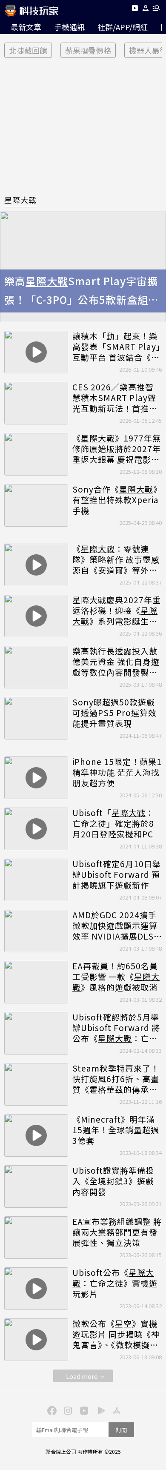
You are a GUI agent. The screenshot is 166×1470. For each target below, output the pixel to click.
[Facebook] (51, 1410)
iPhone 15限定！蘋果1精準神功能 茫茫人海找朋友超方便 (117, 772)
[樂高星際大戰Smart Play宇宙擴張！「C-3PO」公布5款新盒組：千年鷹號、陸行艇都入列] (83, 267)
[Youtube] (134, 9)
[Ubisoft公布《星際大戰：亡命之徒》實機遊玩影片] (36, 1288)
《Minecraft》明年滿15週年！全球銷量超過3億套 (115, 1130)
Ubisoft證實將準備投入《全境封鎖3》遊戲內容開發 (113, 1181)
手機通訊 (69, 26)
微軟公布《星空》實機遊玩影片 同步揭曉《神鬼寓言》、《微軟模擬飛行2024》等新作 (116, 1334)
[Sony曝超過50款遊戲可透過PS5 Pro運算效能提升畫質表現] (36, 718)
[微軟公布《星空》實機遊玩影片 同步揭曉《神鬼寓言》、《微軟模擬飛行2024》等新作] (36, 1339)
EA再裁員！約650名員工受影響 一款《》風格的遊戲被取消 (116, 976)
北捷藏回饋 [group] (28, 50)
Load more (82, 1376)
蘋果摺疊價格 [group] (88, 50)
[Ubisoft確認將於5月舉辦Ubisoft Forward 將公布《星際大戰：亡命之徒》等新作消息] (36, 1033)
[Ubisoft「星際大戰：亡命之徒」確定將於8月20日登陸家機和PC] (36, 829)
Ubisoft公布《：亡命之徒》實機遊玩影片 (114, 1283)
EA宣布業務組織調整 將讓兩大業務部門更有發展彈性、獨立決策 (117, 1232)
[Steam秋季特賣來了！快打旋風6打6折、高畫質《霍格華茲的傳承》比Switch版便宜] (36, 1084)
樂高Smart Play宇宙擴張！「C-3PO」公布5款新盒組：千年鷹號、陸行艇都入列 (81, 291)
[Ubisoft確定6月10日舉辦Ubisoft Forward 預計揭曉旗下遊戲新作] (36, 880)
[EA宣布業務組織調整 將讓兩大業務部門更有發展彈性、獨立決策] (36, 1237)
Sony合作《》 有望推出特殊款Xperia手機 (117, 500)
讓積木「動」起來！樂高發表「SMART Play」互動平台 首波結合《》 (116, 346)
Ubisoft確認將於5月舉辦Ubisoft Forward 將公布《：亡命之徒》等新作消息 (116, 1027)
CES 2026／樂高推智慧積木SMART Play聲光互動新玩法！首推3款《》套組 (114, 397)
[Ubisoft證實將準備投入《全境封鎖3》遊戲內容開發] (36, 1186)
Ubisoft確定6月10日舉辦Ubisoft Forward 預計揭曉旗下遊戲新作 (116, 874)
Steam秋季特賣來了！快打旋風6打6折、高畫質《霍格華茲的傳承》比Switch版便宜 (115, 1079)
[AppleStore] (115, 1410)
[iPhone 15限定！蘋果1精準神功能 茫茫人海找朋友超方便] (36, 777)
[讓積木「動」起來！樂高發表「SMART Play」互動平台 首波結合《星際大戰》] (36, 352)
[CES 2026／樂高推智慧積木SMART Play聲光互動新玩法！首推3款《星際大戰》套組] (36, 403)
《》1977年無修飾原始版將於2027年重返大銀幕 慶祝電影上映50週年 (116, 448)
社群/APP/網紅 (122, 26)
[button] (145, 9)
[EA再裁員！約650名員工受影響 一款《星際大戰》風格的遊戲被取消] (36, 982)
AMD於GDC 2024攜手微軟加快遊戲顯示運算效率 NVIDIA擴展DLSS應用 (115, 925)
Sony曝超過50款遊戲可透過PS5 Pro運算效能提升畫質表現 (114, 712)
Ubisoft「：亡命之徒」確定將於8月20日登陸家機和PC (113, 823)
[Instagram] (67, 1410)
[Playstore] (99, 1410)
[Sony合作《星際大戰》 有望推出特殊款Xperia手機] (36, 505)
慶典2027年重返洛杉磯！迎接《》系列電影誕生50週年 (116, 610)
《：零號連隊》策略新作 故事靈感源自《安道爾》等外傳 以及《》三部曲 (116, 559)
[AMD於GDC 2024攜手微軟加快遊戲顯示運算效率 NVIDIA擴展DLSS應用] (36, 931)
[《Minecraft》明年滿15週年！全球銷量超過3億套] (36, 1135)
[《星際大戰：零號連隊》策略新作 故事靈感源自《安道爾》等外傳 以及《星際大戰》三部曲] (36, 565)
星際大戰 (20, 199)
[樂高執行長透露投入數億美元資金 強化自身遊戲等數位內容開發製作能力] (36, 667)
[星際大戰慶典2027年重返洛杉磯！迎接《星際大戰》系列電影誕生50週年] (36, 616)
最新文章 (26, 26)
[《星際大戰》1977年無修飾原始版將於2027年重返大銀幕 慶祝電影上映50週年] (36, 454)
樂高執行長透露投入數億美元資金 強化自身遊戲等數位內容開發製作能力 (116, 661)
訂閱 (121, 1430)
